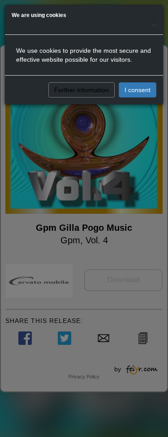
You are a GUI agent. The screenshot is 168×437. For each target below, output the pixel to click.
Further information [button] (81, 89)
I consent (138, 89)
